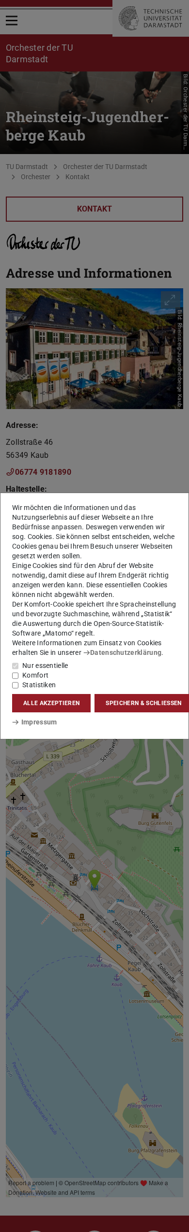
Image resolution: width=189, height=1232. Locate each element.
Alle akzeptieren (51, 703)
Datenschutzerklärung (125, 652)
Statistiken (39, 685)
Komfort (35, 675)
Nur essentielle (45, 665)
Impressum (39, 722)
